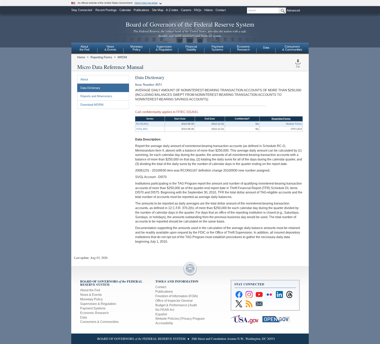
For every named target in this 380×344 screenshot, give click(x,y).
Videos (208, 10)
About (84, 79)
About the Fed (90, 290)
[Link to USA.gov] (246, 319)
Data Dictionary (90, 88)
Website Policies (167, 318)
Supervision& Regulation (164, 48)
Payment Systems (92, 308)
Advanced (293, 10)
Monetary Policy (91, 299)
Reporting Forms (101, 57)
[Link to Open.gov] (278, 319)
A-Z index (172, 10)
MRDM (122, 57)
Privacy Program (193, 318)
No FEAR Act (164, 309)
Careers (186, 10)
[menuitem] (84, 48)
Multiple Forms (294, 124)
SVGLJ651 (142, 129)
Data (266, 47)
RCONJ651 (142, 124)
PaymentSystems (217, 48)
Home (81, 57)
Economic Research (94, 313)
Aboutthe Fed (84, 48)
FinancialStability (191, 48)
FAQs (197, 10)
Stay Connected (81, 10)
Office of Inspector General (174, 300)
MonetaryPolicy (136, 48)
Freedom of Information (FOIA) (176, 296)
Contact (221, 10)
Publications (141, 10)
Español (161, 314)
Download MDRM (92, 104)
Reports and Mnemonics (96, 96)
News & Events (91, 294)
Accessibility (164, 323)
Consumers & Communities (292, 48)
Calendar (125, 10)
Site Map (157, 10)
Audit (193, 305)
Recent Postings (106, 10)
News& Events (110, 48)
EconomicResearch (243, 48)
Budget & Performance (171, 305)
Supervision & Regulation (98, 303)
